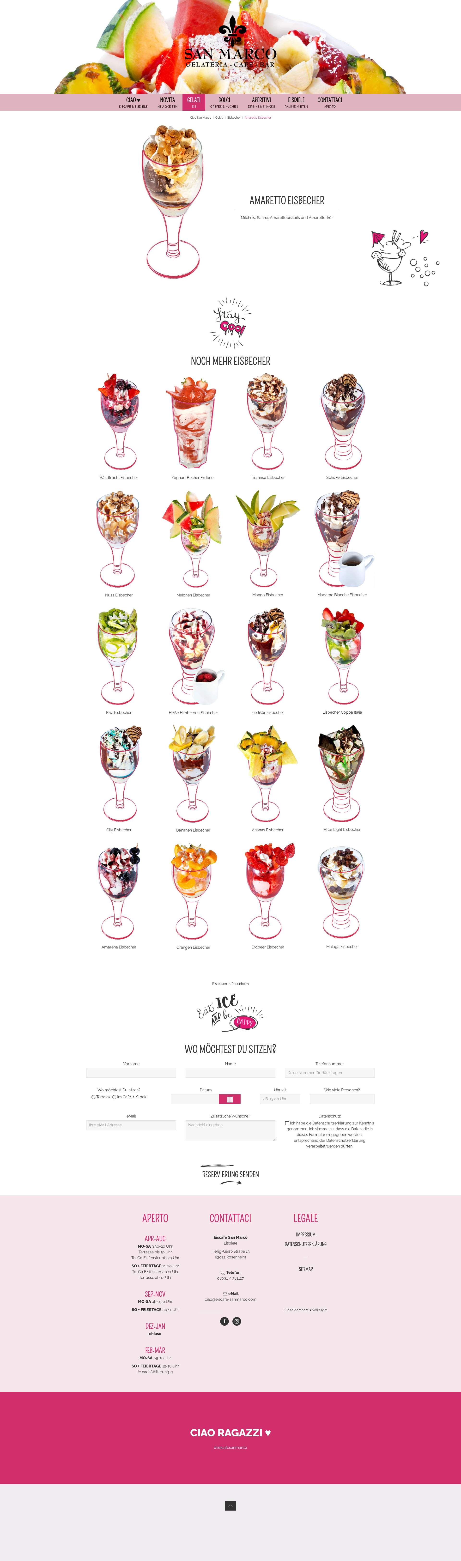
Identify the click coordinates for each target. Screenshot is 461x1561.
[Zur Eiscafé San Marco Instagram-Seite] (236, 1321)
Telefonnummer (329, 1064)
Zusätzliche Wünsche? (230, 1116)
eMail (131, 1116)
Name (230, 1064)
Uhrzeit (280, 1090)
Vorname (131, 1064)
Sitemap (306, 1269)
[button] (193, 102)
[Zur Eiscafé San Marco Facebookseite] (224, 1321)
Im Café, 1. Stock (131, 1097)
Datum (206, 1090)
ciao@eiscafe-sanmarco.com (230, 1299)
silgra (323, 1310)
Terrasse (103, 1097)
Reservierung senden (230, 1174)
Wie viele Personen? (342, 1090)
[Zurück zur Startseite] (230, 41)
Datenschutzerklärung (332, 1123)
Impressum (305, 1235)
